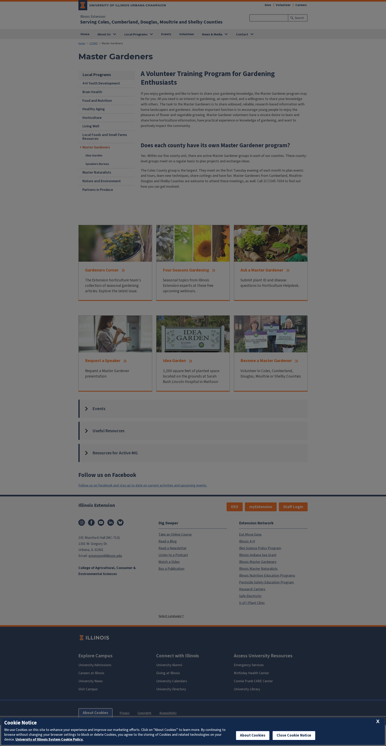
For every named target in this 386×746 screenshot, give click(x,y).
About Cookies (252, 735)
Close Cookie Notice (294, 735)
